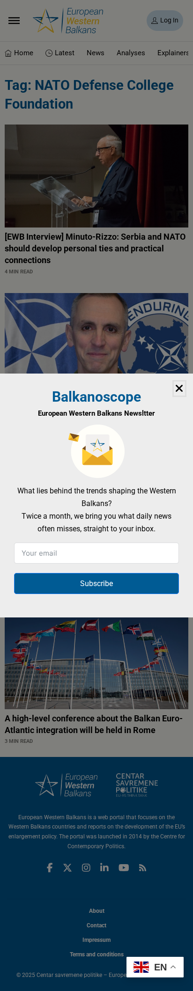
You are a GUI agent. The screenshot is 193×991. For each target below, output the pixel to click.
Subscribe (96, 583)
